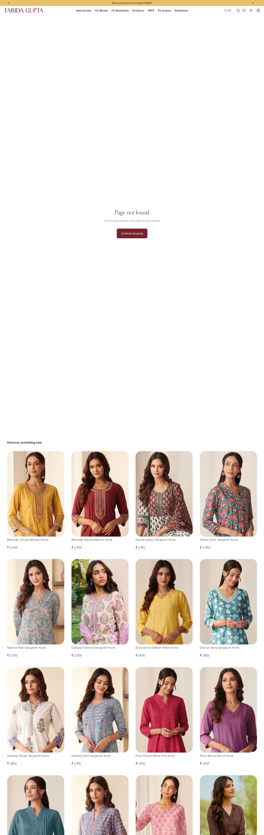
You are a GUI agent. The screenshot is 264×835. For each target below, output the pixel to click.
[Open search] (237, 10)
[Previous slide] (12, 494)
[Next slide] (59, 494)
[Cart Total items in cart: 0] (258, 10)
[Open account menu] (251, 10)
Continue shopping (132, 233)
